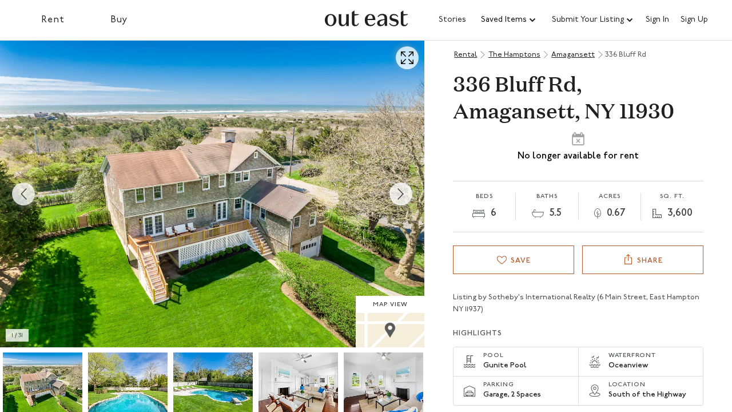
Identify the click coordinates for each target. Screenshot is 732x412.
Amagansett (573, 54)
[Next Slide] (400, 194)
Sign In (657, 20)
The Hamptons (514, 54)
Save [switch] (521, 260)
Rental (465, 54)
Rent (53, 20)
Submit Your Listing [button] (588, 19)
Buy (119, 20)
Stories (452, 19)
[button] (509, 20)
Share (650, 260)
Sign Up (694, 20)
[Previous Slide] (23, 194)
